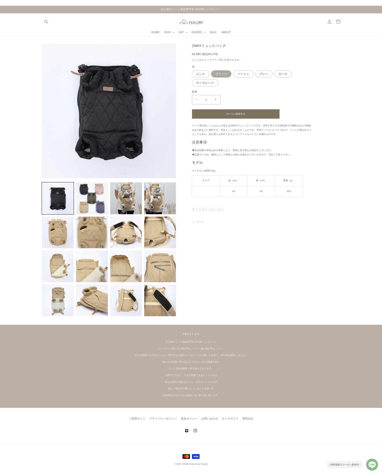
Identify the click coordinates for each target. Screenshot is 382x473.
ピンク (200, 74)
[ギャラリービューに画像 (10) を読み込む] (58, 232)
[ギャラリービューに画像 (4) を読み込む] (160, 198)
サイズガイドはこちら (208, 209)
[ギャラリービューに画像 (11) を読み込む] (92, 232)
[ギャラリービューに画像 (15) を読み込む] (92, 266)
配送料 (195, 59)
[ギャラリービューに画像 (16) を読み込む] (126, 266)
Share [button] (200, 221)
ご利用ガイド (137, 418)
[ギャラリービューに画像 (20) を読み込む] (126, 300)
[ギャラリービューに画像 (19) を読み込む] (92, 300)
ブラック (221, 74)
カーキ (283, 74)
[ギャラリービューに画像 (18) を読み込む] (58, 300)
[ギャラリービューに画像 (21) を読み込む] (160, 300)
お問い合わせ (209, 418)
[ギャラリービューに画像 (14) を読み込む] (58, 266)
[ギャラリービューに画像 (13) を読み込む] (160, 232)
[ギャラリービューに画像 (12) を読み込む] (126, 232)
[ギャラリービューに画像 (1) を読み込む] (58, 198)
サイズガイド (230, 418)
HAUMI (185, 464)
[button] (46, 21)
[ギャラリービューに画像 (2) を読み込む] (92, 198)
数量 (194, 91)
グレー (263, 74)
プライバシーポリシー (163, 418)
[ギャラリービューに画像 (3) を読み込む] (126, 198)
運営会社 (247, 418)
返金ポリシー (189, 418)
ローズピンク (205, 82)
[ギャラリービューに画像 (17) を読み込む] (160, 266)
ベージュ (243, 74)
